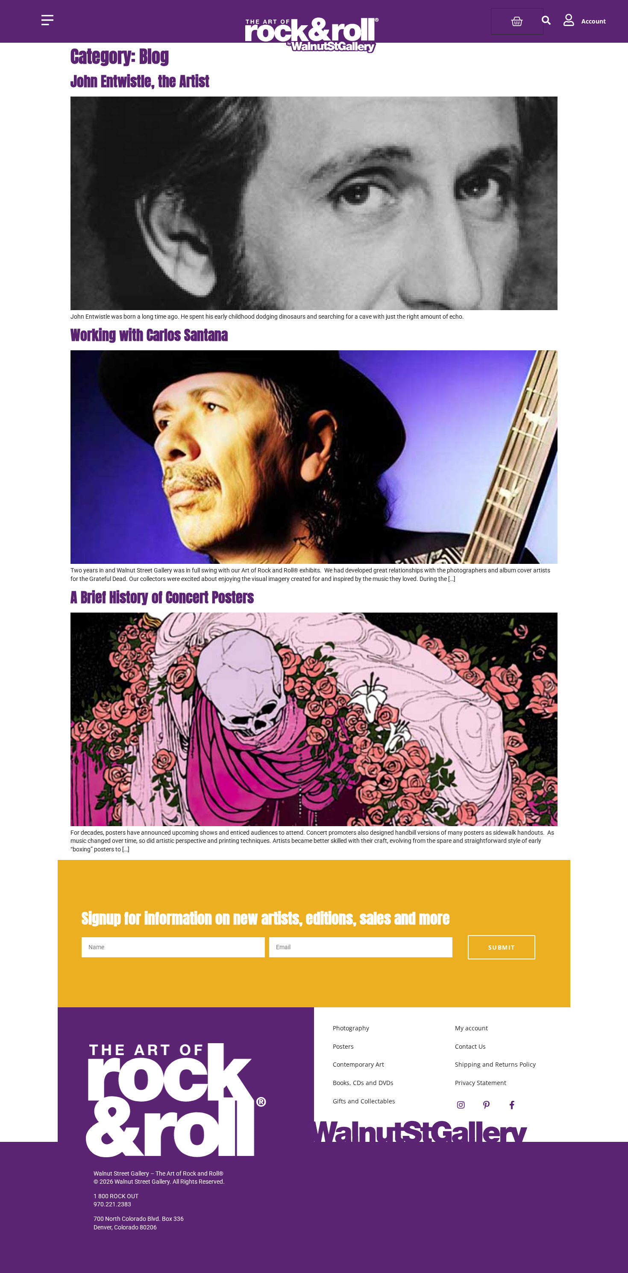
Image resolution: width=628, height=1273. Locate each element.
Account (593, 21)
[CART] (517, 21)
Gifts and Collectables (364, 1101)
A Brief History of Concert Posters (162, 597)
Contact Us (470, 1046)
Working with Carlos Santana (149, 335)
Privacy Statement (480, 1083)
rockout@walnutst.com (125, 1258)
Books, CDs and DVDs (363, 1083)
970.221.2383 (112, 1241)
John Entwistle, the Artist (139, 81)
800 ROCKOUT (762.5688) (129, 1250)
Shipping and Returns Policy (495, 1064)
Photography (351, 1028)
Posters (343, 1046)
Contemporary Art (358, 1064)
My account (471, 1028)
